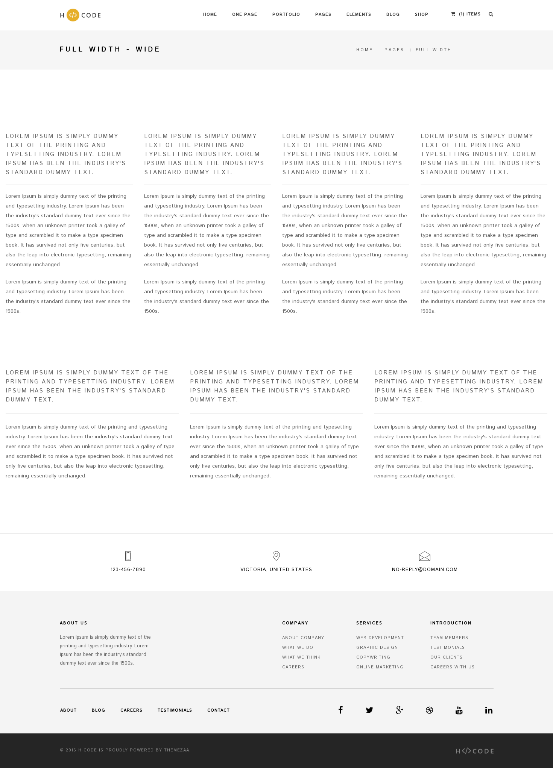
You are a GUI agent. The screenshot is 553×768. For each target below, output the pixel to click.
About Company (303, 638)
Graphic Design (377, 648)
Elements (358, 15)
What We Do (297, 648)
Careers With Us (452, 667)
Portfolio (286, 15)
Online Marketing (380, 667)
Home (210, 15)
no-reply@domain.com (425, 569)
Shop (421, 15)
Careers (293, 667)
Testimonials (447, 648)
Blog (393, 15)
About (68, 710)
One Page (244, 15)
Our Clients (446, 657)
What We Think (301, 657)
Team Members (449, 638)
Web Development (380, 638)
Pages (323, 15)
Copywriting (373, 657)
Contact (218, 710)
